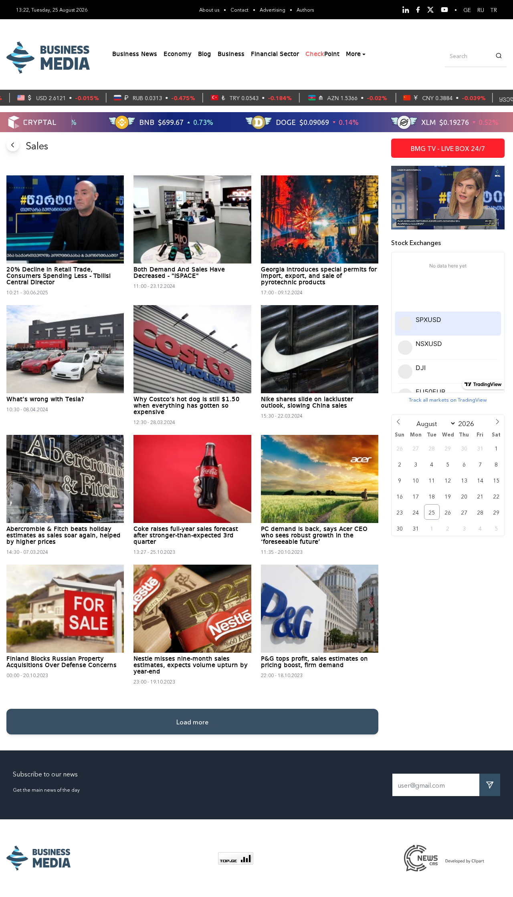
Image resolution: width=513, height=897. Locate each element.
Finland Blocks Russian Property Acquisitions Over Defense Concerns (61, 662)
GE (467, 10)
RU (480, 10)
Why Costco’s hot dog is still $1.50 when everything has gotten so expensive (186, 406)
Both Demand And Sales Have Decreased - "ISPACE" (179, 273)
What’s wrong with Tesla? (45, 399)
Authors (305, 9)
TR (494, 10)
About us (209, 9)
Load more (192, 721)
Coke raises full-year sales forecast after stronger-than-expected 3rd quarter (185, 535)
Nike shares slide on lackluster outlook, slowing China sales (307, 402)
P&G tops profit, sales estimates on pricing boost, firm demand (314, 662)
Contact (239, 9)
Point (322, 54)
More (353, 54)
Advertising (272, 9)
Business (231, 54)
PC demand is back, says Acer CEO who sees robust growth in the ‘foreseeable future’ (314, 535)
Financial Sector (275, 54)
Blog (204, 54)
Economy (178, 54)
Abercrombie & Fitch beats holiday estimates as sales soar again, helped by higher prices (63, 535)
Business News (134, 54)
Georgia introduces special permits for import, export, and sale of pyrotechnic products (319, 276)
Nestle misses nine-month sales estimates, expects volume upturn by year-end (190, 665)
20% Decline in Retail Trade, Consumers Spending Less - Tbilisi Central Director (58, 276)
